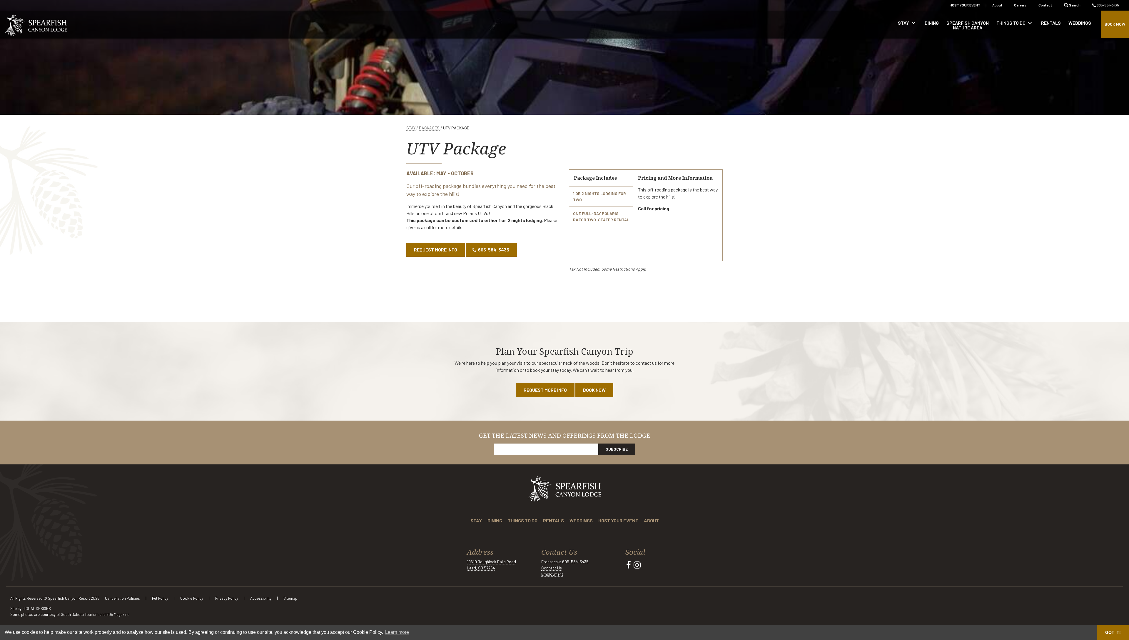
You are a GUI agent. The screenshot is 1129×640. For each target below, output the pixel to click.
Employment (552, 573)
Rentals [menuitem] (1051, 23)
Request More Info (435, 249)
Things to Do (522, 520)
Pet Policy (160, 598)
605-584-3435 (1107, 5)
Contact (1045, 5)
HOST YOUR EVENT (965, 5)
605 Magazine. (118, 614)
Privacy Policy (227, 598)
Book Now (1115, 23)
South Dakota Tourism (79, 614)
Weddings (581, 520)
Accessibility (261, 598)
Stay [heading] (907, 22)
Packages (429, 127)
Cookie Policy (192, 598)
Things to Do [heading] (1014, 22)
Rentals (553, 520)
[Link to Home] (36, 24)
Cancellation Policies (123, 598)
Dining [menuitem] (932, 23)
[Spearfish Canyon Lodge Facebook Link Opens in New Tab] (628, 565)
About (997, 5)
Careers (1020, 5)
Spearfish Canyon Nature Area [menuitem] (967, 25)
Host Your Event (618, 520)
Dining (494, 520)
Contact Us (551, 567)
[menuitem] (907, 25)
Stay (410, 127)
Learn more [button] (397, 632)
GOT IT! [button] (1113, 632)
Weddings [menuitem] (1079, 23)
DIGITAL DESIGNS (36, 608)
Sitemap (290, 598)
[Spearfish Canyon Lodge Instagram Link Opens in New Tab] (637, 565)
